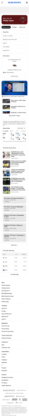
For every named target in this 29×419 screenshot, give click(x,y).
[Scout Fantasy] (10, 402)
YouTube (4, 354)
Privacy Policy (5, 329)
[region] (14, 88)
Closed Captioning (7, 335)
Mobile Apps (5, 301)
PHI (6, 258)
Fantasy (14, 27)
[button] (2, 2)
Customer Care (6, 347)
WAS (6, 266)
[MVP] (24, 399)
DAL (6, 262)
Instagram (4, 360)
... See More (6, 201)
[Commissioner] (16, 399)
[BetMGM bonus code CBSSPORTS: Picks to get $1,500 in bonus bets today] (6, 155)
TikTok (3, 357)
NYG (6, 270)
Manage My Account (7, 377)
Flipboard (4, 370)
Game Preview (14, 76)
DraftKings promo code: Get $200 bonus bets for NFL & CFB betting (18, 180)
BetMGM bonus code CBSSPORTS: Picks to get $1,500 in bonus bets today (18, 154)
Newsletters (5, 380)
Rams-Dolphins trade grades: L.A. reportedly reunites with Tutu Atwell (18, 188)
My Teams (4, 383)
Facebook (4, 362)
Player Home (6, 27)
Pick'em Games (6, 285)
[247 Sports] (9, 396)
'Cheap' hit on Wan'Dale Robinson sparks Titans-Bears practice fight (18, 171)
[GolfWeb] (19, 403)
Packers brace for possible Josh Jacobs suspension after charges (18, 162)
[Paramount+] (6, 399)
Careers (4, 311)
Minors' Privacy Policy (8, 331)
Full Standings (14, 274)
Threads (4, 368)
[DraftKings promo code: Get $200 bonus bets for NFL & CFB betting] (6, 181)
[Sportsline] (20, 396)
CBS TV (4, 319)
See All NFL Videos (14, 115)
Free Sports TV (6, 290)
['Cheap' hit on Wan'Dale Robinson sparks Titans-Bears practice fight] (6, 172)
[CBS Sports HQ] (21, 390)
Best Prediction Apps (7, 296)
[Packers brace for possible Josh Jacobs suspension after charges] (6, 164)
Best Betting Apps (7, 293)
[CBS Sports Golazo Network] (15, 393)
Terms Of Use (5, 326)
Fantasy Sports (6, 288)
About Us (4, 308)
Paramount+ (5, 316)
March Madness (6, 299)
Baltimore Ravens (13, 70)
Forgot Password (6, 385)
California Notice (6, 338)
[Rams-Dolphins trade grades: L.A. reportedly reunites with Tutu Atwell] (6, 190)
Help (3, 345)
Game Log (22, 27)
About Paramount (6, 314)
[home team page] (14, 65)
